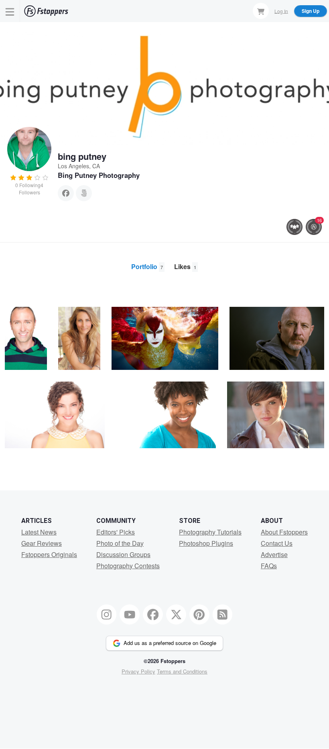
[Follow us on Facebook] (153, 614)
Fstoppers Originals (49, 554)
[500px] (84, 193)
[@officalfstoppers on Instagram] (107, 614)
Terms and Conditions (182, 671)
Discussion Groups (123, 554)
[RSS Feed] (223, 614)
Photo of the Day (120, 543)
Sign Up (310, 10)
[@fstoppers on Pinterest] (199, 614)
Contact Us (276, 543)
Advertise (274, 554)
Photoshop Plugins (206, 543)
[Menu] (10, 11)
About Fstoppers (284, 532)
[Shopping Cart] (261, 11)
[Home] (46, 11)
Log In (281, 10)
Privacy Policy (138, 671)
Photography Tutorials (210, 532)
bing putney (82, 156)
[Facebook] (66, 193)
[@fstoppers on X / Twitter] (176, 614)
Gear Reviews (41, 543)
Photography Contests (128, 565)
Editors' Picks (115, 532)
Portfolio (147, 266)
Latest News (39, 532)
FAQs (269, 565)
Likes (185, 266)
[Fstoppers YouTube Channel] (130, 614)
